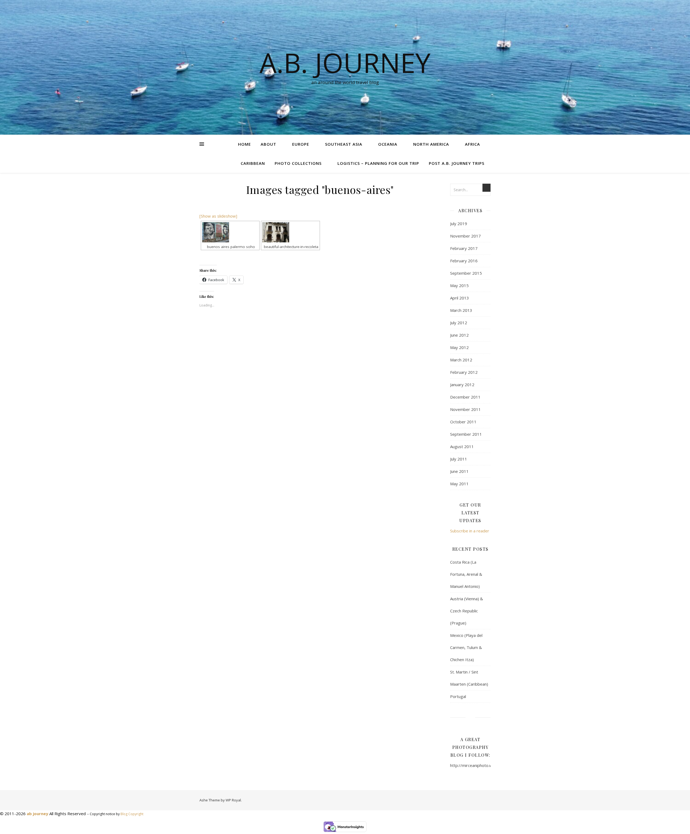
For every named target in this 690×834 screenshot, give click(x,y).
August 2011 (462, 446)
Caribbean (253, 163)
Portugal (458, 696)
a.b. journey (345, 62)
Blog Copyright (131, 814)
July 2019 (458, 223)
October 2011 (463, 421)
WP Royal (233, 800)
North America (431, 144)
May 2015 (459, 285)
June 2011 (459, 471)
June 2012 (459, 335)
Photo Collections (298, 163)
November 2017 (465, 236)
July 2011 (458, 459)
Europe (300, 144)
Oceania (387, 144)
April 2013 (459, 298)
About (268, 144)
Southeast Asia (343, 144)
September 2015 (466, 273)
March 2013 (461, 310)
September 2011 (466, 434)
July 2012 (458, 322)
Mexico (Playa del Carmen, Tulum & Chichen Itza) (466, 647)
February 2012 (464, 372)
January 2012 (462, 384)
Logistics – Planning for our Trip (378, 163)
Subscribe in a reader (469, 530)
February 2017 (464, 248)
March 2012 (461, 359)
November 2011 (465, 409)
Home (244, 144)
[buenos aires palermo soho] (230, 232)
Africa (472, 144)
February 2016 (464, 260)
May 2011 (459, 483)
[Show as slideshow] (218, 216)
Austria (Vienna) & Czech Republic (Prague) (466, 611)
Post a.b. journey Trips (456, 163)
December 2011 (465, 397)
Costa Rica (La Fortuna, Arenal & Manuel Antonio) (466, 574)
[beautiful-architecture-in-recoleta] (290, 232)
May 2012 (459, 347)
